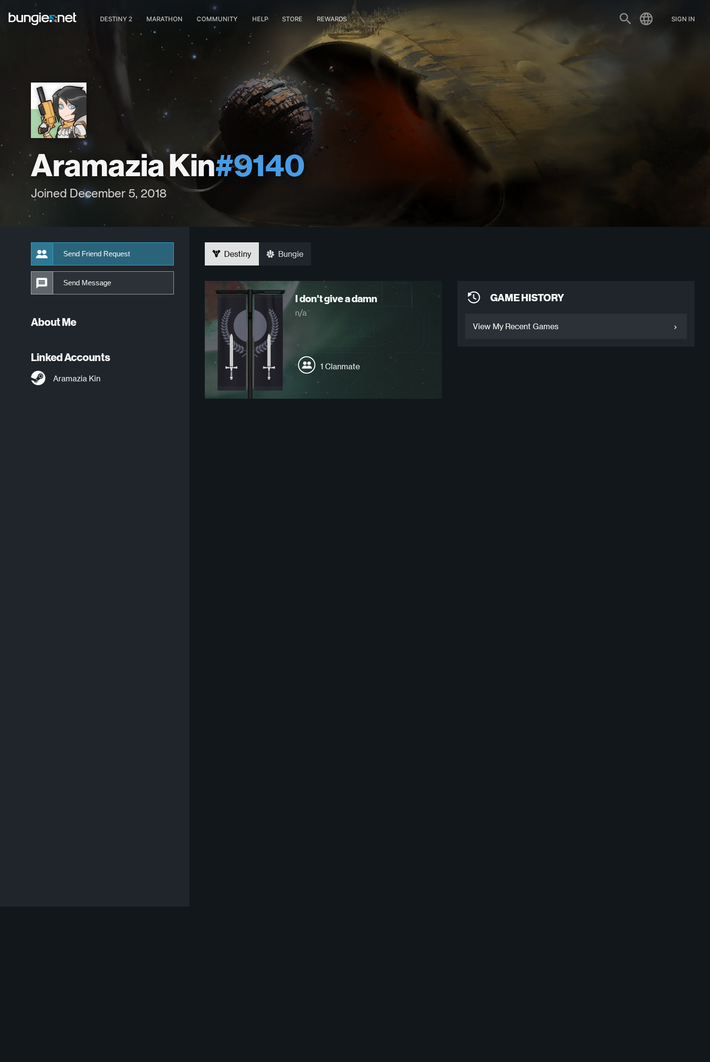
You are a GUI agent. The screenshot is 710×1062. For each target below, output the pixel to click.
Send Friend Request (96, 254)
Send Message (87, 283)
